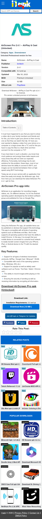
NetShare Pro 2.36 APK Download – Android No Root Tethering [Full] (10, 506)
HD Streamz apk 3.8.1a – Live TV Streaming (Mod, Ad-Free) (31, 440)
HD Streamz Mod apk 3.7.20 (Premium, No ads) (10, 364)
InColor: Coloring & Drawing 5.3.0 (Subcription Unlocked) (31, 408)
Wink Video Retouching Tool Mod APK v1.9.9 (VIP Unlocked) (31, 506)
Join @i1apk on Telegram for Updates (21, 316)
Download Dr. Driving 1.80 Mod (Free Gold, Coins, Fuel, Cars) (31, 484)
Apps (11, 52)
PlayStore (21, 85)
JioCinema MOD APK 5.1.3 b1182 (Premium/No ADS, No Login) (31, 386)
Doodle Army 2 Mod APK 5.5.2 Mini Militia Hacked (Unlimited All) (10, 462)
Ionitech (20, 63)
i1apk (3, 512)
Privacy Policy (21, 512)
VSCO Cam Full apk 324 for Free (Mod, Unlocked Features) (10, 484)
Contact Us (34, 512)
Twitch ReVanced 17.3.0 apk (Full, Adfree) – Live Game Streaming (10, 386)
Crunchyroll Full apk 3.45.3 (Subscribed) (31, 364)
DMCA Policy (21, 515)
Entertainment (20, 52)
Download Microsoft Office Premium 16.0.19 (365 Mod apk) (31, 462)
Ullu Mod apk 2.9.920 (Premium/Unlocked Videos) (10, 408)
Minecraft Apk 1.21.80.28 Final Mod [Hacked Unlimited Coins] (10, 440)
